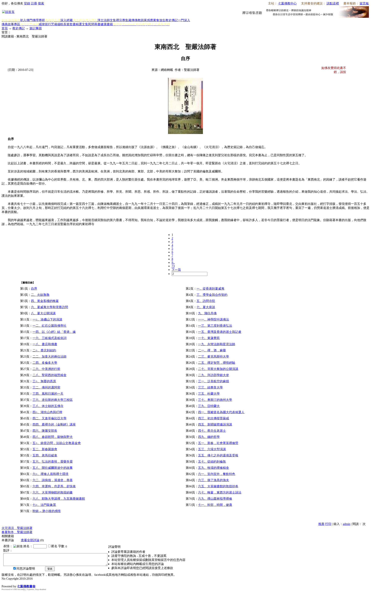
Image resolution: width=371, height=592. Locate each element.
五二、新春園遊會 (44, 449)
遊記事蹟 (35, 28)
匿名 (54, 546)
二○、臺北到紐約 (44, 350)
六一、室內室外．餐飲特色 (216, 474)
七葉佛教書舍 (26, 586)
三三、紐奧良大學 (210, 387)
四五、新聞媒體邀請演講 (215, 424)
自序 (34, 288)
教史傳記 (171, 20)
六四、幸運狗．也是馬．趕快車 (54, 486)
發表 (49, 568)
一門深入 (184, 20)
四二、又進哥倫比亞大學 (49, 418)
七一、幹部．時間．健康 (215, 504)
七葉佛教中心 (287, 3)
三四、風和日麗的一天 (47, 393)
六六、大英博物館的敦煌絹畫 (52, 492)
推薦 (321, 524)
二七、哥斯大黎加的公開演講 (218, 369)
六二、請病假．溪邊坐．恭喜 (52, 480)
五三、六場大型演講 (212, 449)
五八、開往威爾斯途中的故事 (52, 467)
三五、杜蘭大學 (209, 393)
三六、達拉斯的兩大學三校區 (52, 399)
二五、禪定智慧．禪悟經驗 (216, 362)
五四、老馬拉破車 (44, 455)
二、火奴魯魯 (40, 294)
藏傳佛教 (134, 20)
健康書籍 (106, 24)
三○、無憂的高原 (44, 381)
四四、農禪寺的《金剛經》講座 (54, 424)
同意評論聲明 (25, 568)
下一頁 (176, 269)
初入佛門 (26, 20)
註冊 (34, 3)
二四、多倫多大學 (44, 362)
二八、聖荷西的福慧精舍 (49, 375)
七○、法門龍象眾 (44, 504)
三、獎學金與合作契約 (212, 294)
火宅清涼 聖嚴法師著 (17, 528)
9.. (173, 262)
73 (173, 266)
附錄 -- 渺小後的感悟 (46, 511)
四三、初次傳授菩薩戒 (213, 418)
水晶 (5, 582)
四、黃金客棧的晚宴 (45, 301)
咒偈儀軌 (57, 24)
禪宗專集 (122, 20)
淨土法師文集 (106, 20)
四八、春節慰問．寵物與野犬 (52, 436)
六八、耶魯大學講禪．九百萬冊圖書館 (58, 498)
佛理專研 (38, 20)
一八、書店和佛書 (44, 344)
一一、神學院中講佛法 (213, 319)
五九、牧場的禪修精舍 (213, 467)
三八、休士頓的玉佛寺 (47, 406)
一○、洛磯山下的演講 (47, 319)
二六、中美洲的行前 (46, 369)
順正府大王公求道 (21, 582)
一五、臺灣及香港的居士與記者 (219, 331)
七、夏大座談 (206, 307)
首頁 (5, 28)
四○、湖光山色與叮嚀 (47, 412)
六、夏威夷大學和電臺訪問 (49, 307)
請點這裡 (333, 3)
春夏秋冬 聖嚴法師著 (17, 532)
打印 (328, 524)
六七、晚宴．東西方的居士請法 (219, 492)
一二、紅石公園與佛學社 (49, 325)
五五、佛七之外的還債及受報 (218, 455)
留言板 (364, 3)
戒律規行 (45, 24)
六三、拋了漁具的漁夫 (213, 480)
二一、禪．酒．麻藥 (212, 350)
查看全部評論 (30, 540)
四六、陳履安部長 (44, 430)
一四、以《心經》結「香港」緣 (54, 331)
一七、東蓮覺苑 (209, 338)
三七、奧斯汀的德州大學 (215, 399)
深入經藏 (66, 20)
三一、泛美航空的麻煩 (213, 381)
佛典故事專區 (11, 24)
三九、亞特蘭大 (209, 406)
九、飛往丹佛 (207, 313)
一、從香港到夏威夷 (210, 288)
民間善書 (94, 24)
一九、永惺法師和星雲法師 (216, 344)
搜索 (41, 3)
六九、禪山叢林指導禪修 (215, 498)
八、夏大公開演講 (43, 313)
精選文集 (82, 24)
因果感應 (147, 20)
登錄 (27, 3)
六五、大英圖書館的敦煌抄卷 (218, 486)
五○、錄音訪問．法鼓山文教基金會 (56, 443)
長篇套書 (69, 24)
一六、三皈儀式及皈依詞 (49, 338)
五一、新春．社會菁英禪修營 (218, 443)
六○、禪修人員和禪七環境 (50, 474)
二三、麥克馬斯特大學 (213, 356)
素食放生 (159, 20)
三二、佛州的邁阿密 (46, 387)
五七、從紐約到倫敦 (212, 461)
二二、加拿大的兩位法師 (49, 356)
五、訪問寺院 (206, 301)
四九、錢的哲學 (209, 436)
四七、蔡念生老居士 (212, 430)
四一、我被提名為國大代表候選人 (221, 412)
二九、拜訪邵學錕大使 (213, 375)
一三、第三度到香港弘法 (215, 325)
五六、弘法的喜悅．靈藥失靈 (52, 461)
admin (346, 524)
